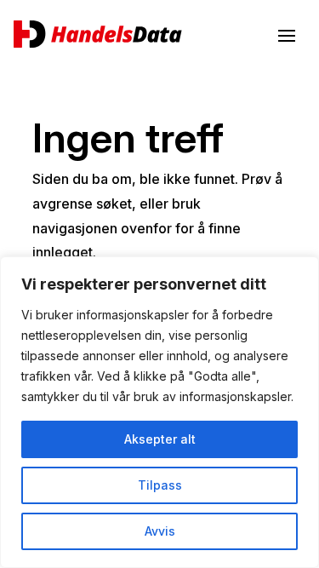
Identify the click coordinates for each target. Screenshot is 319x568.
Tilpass (160, 485)
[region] (159, 412)
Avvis (160, 531)
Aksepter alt (160, 439)
